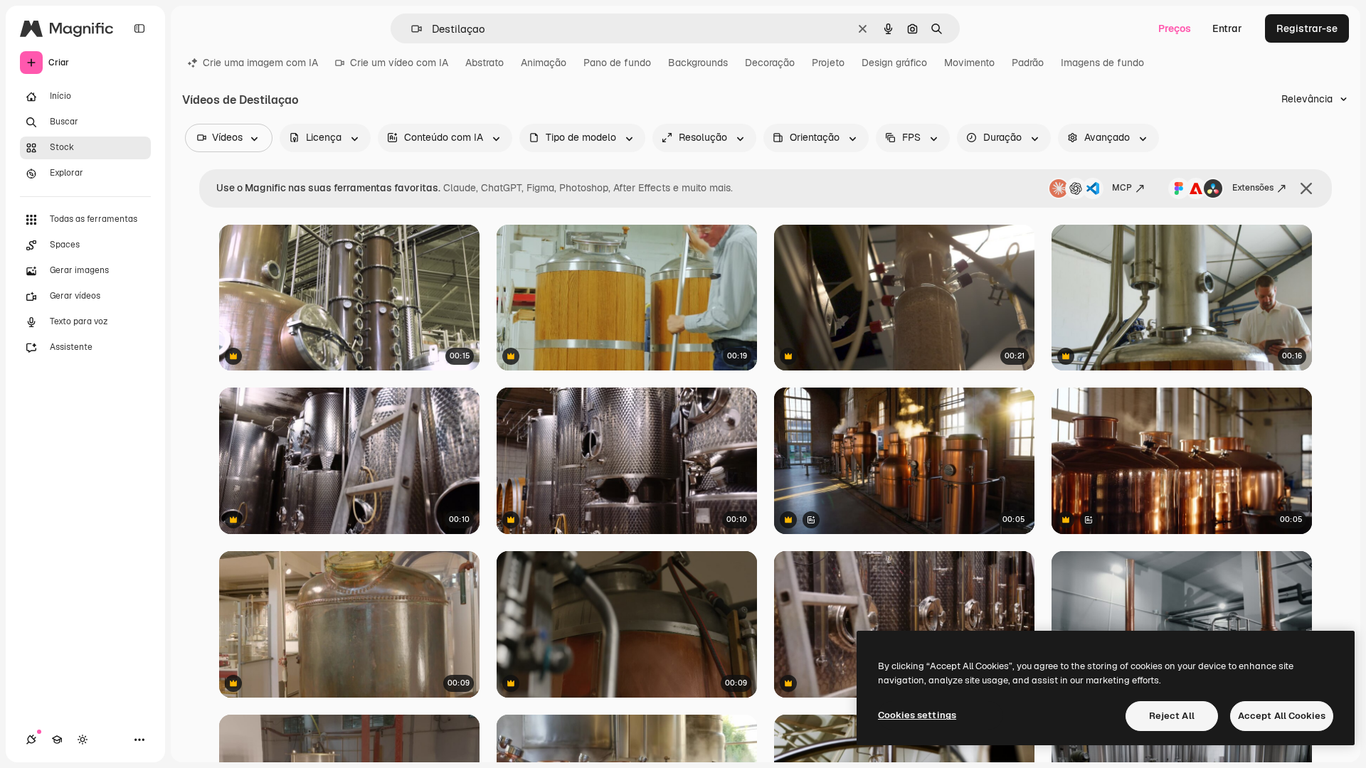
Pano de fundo (617, 62)
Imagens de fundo (1102, 62)
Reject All (1172, 716)
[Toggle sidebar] (139, 28)
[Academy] (57, 739)
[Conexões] (31, 739)
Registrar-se (1307, 28)
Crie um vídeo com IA (399, 62)
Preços (1174, 28)
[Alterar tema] (82, 739)
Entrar (1227, 28)
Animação (543, 62)
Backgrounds (698, 62)
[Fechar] (1306, 188)
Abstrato (484, 62)
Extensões (1253, 187)
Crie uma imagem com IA (260, 62)
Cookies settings (917, 715)
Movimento (969, 62)
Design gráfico (894, 62)
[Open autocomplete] (410, 28)
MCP (1122, 187)
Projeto (828, 62)
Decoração (770, 62)
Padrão (1028, 62)
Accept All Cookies (1281, 716)
